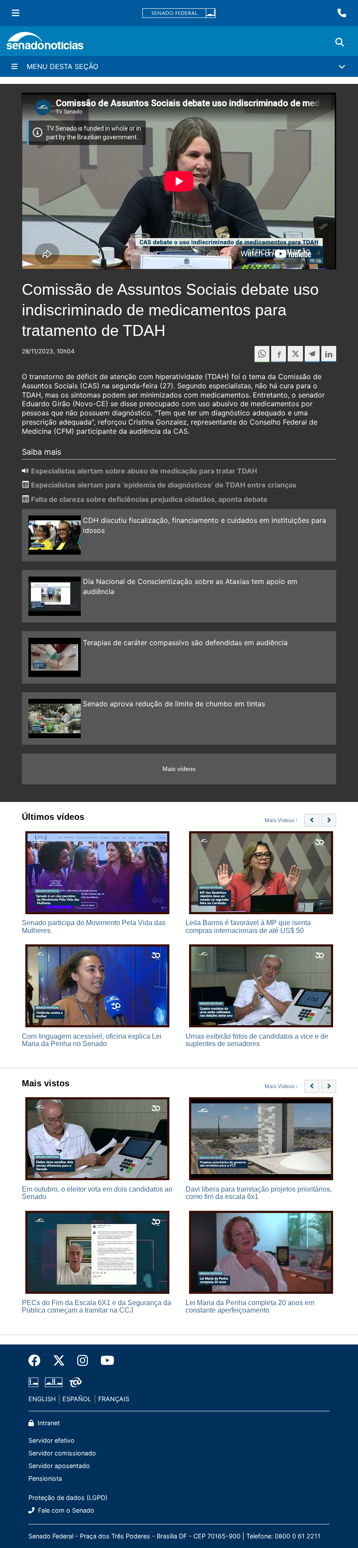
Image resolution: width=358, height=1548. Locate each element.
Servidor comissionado (62, 1453)
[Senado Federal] (179, 13)
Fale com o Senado (65, 1510)
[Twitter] (59, 1360)
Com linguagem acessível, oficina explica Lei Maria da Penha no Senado (92, 1040)
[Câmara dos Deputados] (33, 1381)
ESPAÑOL (76, 1399)
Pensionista (45, 1478)
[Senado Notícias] (45, 44)
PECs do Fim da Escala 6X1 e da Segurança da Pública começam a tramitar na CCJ (96, 1306)
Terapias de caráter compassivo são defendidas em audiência (185, 642)
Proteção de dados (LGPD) (67, 1497)
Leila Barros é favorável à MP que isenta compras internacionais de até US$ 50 (248, 926)
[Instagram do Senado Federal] (82, 1360)
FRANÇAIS (113, 1399)
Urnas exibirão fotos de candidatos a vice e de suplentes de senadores (257, 1040)
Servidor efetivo (51, 1440)
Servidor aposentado (59, 1465)
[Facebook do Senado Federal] (37, 1360)
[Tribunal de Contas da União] (75, 1381)
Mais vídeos (179, 768)
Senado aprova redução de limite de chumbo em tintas (174, 703)
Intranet (48, 1423)
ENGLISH (42, 1399)
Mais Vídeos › (281, 820)
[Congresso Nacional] (54, 1381)
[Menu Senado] (15, 13)
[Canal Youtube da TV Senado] (104, 1360)
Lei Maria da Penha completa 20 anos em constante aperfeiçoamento (250, 1306)
